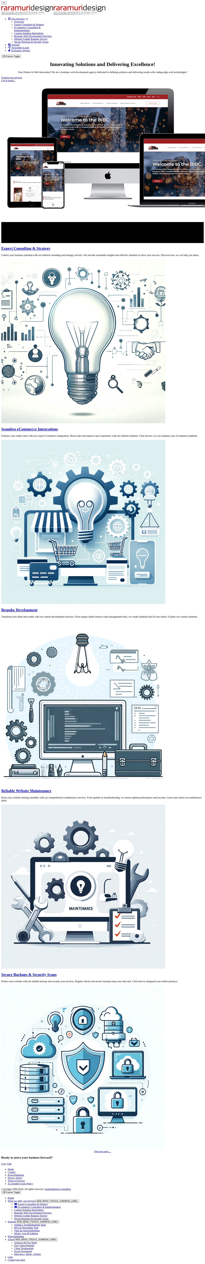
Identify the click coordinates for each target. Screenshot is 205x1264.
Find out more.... (102, 1151)
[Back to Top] (4, 3)
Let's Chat (6, 1163)
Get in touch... (8, 80)
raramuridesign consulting (58, 1189)
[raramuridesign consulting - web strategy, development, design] (53, 13)
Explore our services (11, 77)
